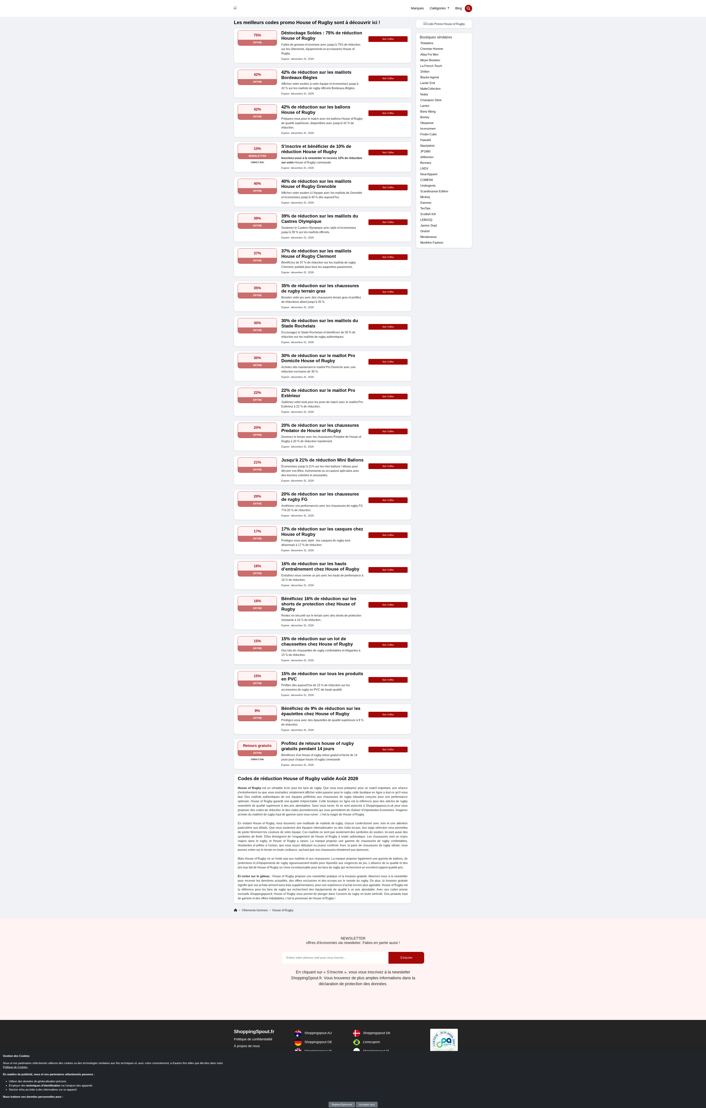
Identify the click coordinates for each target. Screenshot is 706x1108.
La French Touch (431, 65)
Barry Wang (428, 111)
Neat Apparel (428, 174)
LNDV (424, 168)
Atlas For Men (429, 54)
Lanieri (424, 105)
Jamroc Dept (428, 225)
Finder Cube (428, 134)
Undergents (428, 185)
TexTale (425, 208)
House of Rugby (282, 910)
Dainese (425, 202)
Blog (458, 8)
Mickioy (425, 197)
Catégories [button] (438, 8)
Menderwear (428, 236)
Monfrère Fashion (431, 242)
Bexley (424, 117)
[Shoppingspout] (245, 8)
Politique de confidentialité (253, 1039)
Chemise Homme (431, 48)
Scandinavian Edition (434, 191)
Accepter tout (367, 1104)
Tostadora (426, 43)
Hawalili (425, 140)
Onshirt (425, 231)
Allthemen (427, 157)
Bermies (425, 162)
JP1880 (425, 151)
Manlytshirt (427, 145)
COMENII (426, 179)
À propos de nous (247, 1046)
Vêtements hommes (255, 910)
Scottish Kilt (428, 214)
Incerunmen (428, 128)
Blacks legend (429, 77)
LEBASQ (426, 219)
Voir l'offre (388, 39)
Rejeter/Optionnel (342, 1104)
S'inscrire (406, 957)
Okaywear (427, 122)
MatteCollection (430, 88)
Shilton (424, 71)
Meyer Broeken (430, 60)
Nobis (424, 94)
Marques (417, 8)
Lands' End (427, 83)
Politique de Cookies (15, 1067)
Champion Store (431, 100)
